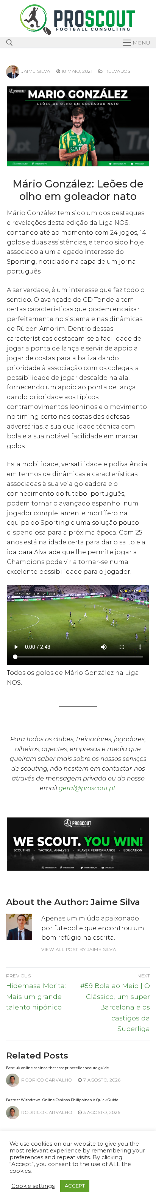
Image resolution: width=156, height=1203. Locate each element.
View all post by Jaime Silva (78, 949)
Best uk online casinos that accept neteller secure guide (57, 1068)
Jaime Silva (35, 71)
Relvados (116, 71)
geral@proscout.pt (87, 788)
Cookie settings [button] (33, 1186)
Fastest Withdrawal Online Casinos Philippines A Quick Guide (62, 1100)
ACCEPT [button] (75, 1186)
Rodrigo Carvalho (46, 1080)
